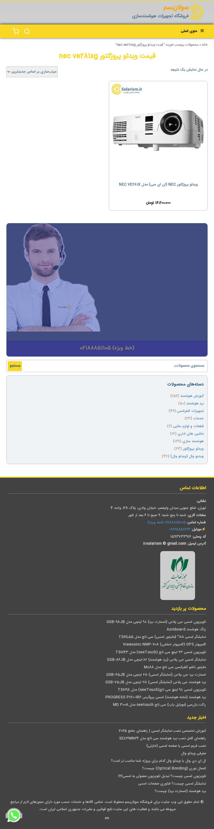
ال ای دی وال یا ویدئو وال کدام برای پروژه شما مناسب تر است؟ (158, 761)
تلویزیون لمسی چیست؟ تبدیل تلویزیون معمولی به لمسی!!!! (162, 776)
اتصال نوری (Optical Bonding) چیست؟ (174, 768)
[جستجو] (27, 31)
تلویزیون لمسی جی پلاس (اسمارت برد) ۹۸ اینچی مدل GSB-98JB (156, 622)
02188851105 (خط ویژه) (166, 523)
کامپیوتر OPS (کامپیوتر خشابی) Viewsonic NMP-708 (164, 645)
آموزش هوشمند (192, 396)
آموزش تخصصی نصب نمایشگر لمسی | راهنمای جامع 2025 (162, 731)
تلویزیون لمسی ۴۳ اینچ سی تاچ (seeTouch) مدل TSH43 (160, 652)
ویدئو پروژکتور (193, 449)
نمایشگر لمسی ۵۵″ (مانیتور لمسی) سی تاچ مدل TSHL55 (162, 637)
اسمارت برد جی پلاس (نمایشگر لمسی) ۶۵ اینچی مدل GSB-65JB (156, 675)
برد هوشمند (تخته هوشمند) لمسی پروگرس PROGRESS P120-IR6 (155, 697)
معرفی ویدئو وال (193, 753)
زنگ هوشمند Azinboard (186, 630)
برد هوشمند (195, 404)
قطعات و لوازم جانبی (188, 426)
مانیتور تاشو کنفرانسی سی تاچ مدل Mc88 (175, 667)
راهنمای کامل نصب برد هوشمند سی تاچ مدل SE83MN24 (162, 738)
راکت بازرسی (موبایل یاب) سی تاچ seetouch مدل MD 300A (159, 705)
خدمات (198, 419)
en (107, 818)
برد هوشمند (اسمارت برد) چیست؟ (180, 791)
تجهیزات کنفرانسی (190, 411)
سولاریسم (176, 7)
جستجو (15, 366)
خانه (205, 45)
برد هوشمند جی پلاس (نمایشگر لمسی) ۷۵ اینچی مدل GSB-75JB (155, 682)
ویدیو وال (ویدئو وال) (187, 456)
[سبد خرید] (15, 31)
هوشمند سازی (193, 441)
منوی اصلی (189, 31)
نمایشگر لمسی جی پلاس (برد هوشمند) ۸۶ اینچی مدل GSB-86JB (156, 660)
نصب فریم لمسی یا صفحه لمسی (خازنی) (176, 746)
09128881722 (179, 529)
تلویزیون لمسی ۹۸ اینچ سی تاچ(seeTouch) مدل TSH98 (162, 690)
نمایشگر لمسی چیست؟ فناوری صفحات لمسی (172, 784)
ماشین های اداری (190, 434)
